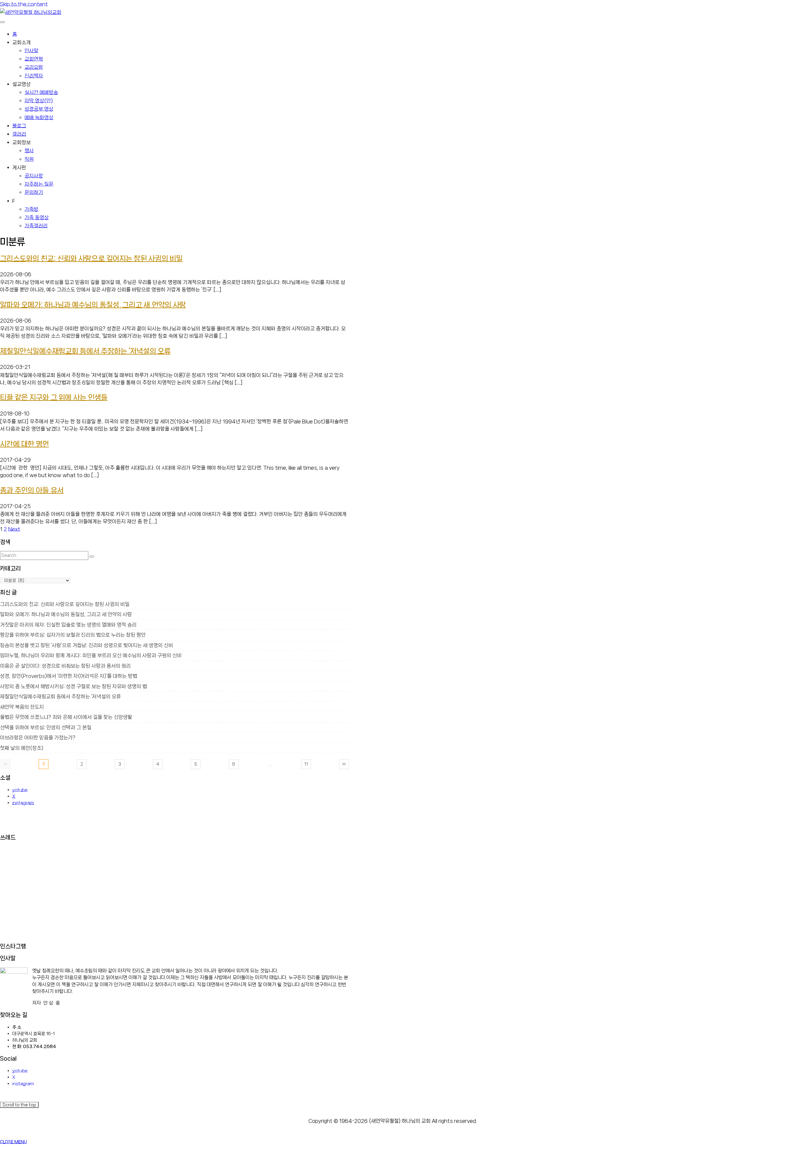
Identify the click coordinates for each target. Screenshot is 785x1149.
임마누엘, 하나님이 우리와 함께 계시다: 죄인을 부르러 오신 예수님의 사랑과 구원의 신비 (91, 655)
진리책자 (34, 76)
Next (14, 529)
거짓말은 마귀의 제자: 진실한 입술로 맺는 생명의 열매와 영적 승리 (68, 624)
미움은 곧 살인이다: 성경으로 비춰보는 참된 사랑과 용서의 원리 (65, 665)
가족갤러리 (36, 225)
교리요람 (34, 67)
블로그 (19, 125)
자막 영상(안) (39, 100)
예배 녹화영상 (39, 117)
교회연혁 (34, 59)
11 (306, 764)
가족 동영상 (37, 217)
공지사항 (34, 175)
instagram (23, 802)
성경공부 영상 (39, 109)
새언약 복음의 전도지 (22, 707)
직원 (29, 159)
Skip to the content (24, 4)
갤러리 (19, 134)
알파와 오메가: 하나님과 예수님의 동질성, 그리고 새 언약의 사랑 (93, 305)
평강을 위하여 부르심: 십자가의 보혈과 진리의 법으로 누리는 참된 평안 (73, 635)
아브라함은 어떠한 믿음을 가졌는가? (37, 737)
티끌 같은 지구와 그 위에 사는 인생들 (53, 397)
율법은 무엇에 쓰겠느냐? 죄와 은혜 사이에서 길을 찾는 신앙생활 (66, 717)
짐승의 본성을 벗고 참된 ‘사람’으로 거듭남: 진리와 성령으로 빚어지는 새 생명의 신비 (86, 645)
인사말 (31, 50)
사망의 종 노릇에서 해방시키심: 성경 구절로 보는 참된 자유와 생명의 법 (73, 686)
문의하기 (34, 192)
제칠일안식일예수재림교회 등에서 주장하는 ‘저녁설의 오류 (85, 351)
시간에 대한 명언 (24, 444)
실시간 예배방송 (41, 92)
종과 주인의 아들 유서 (31, 490)
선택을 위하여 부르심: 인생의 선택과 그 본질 (45, 727)
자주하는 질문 (39, 184)
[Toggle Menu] (2, 22)
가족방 (31, 209)
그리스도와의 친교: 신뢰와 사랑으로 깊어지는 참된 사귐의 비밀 (91, 258)
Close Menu (13, 1142)
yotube (20, 789)
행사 (29, 150)
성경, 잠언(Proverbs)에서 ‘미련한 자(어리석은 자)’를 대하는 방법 (68, 676)
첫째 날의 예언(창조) (21, 748)
